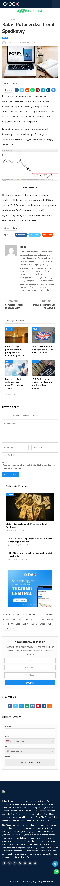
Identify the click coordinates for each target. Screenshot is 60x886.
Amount (8, 727)
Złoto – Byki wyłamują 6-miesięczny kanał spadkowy (26, 525)
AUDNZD (6, 614)
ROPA (10, 624)
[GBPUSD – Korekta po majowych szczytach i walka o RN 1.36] (43, 335)
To (6, 747)
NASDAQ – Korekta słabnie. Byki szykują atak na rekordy (30, 554)
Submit (30, 682)
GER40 (25, 619)
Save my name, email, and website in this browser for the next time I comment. (29, 467)
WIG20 (42, 624)
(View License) (40, 810)
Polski (5, 38)
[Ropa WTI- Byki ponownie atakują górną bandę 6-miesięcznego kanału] (16, 335)
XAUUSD (6, 628)
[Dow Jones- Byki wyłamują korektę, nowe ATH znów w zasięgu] (16, 368)
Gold (33, 619)
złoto (15, 628)
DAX (40, 614)
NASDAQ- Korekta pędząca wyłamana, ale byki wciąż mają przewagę (30, 540)
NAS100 (41, 619)
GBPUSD (16, 619)
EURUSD (6, 619)
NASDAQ (50, 619)
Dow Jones (49, 614)
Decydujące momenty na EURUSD (44, 306)
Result (7, 757)
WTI (49, 624)
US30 (18, 624)
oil (4, 624)
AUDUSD (16, 614)
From (7, 737)
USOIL (34, 624)
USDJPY (26, 624)
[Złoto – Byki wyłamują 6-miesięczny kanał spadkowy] (30, 507)
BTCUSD (32, 614)
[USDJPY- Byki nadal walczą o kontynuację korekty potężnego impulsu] (43, 368)
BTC (24, 614)
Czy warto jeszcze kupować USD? (14, 306)
